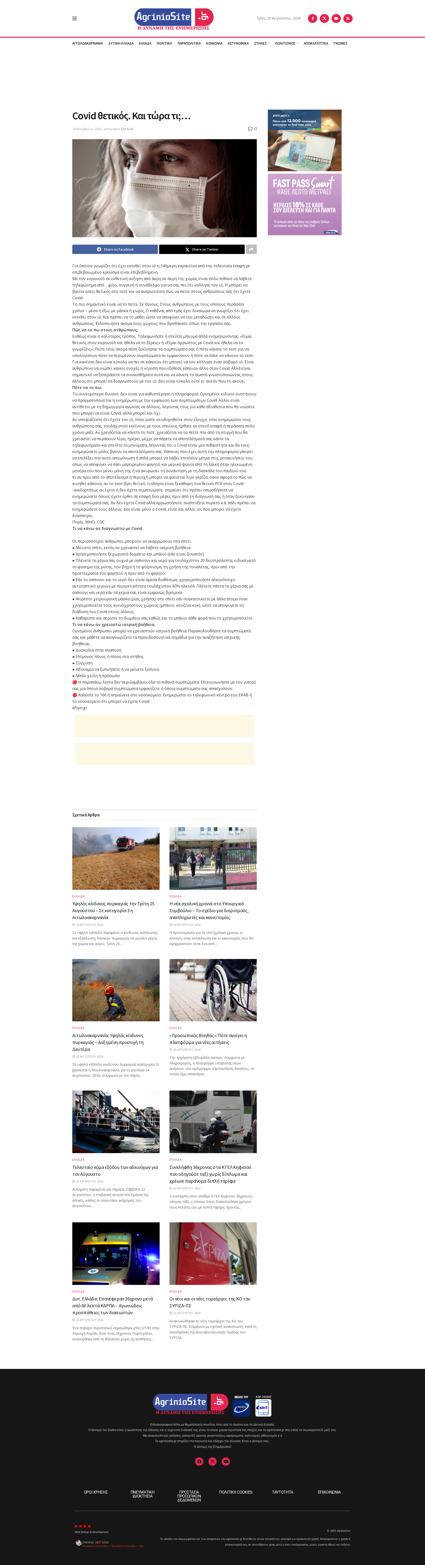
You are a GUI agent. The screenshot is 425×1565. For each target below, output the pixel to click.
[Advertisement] (212, 78)
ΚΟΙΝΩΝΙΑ (214, 43)
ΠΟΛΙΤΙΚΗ (164, 43)
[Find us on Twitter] (324, 18)
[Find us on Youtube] (336, 18)
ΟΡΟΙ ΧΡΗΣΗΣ (95, 1492)
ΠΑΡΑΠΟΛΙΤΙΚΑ (189, 43)
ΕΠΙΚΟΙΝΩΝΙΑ (329, 1492)
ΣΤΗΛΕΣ (260, 43)
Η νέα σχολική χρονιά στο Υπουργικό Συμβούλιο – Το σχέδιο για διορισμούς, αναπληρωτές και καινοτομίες (208, 910)
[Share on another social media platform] (251, 249)
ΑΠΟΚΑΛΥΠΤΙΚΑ (316, 43)
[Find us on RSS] (348, 18)
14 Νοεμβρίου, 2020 (87, 129)
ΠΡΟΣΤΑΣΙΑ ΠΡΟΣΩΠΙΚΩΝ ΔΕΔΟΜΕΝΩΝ (189, 1496)
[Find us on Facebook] (312, 18)
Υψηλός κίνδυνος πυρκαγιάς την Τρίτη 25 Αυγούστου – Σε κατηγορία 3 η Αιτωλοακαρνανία (113, 910)
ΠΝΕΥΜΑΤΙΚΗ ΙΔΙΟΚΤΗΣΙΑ (142, 1494)
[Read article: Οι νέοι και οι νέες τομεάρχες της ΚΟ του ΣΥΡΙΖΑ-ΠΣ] (213, 1253)
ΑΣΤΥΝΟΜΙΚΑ (238, 43)
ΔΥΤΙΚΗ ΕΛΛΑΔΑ (121, 43)
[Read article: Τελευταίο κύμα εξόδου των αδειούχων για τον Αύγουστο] (116, 1122)
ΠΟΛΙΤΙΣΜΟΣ (285, 43)
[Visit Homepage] (166, 18)
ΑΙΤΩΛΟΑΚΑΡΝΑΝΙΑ (87, 43)
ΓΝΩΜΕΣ (341, 43)
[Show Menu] (74, 18)
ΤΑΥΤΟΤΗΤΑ (282, 1492)
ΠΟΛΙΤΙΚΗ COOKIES (236, 1492)
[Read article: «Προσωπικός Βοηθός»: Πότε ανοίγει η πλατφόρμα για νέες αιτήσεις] (213, 990)
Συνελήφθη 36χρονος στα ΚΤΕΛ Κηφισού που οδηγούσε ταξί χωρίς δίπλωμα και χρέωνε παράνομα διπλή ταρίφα (210, 1174)
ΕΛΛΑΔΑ (145, 43)
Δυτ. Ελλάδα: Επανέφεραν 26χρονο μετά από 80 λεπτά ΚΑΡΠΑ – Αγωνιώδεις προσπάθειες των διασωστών (112, 1305)
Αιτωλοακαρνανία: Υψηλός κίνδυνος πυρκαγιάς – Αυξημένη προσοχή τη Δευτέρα (108, 1042)
